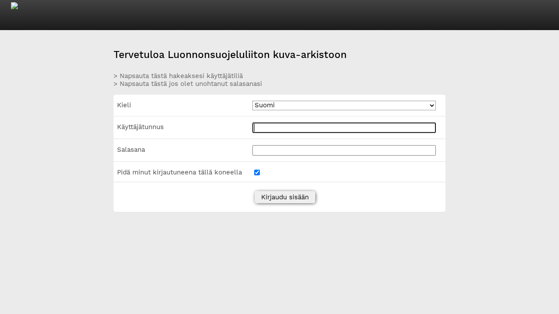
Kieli (124, 105)
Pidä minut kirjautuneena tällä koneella (179, 172)
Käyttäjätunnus (140, 127)
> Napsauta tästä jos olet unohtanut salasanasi (188, 84)
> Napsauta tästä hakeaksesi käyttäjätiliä (178, 75)
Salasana (131, 150)
